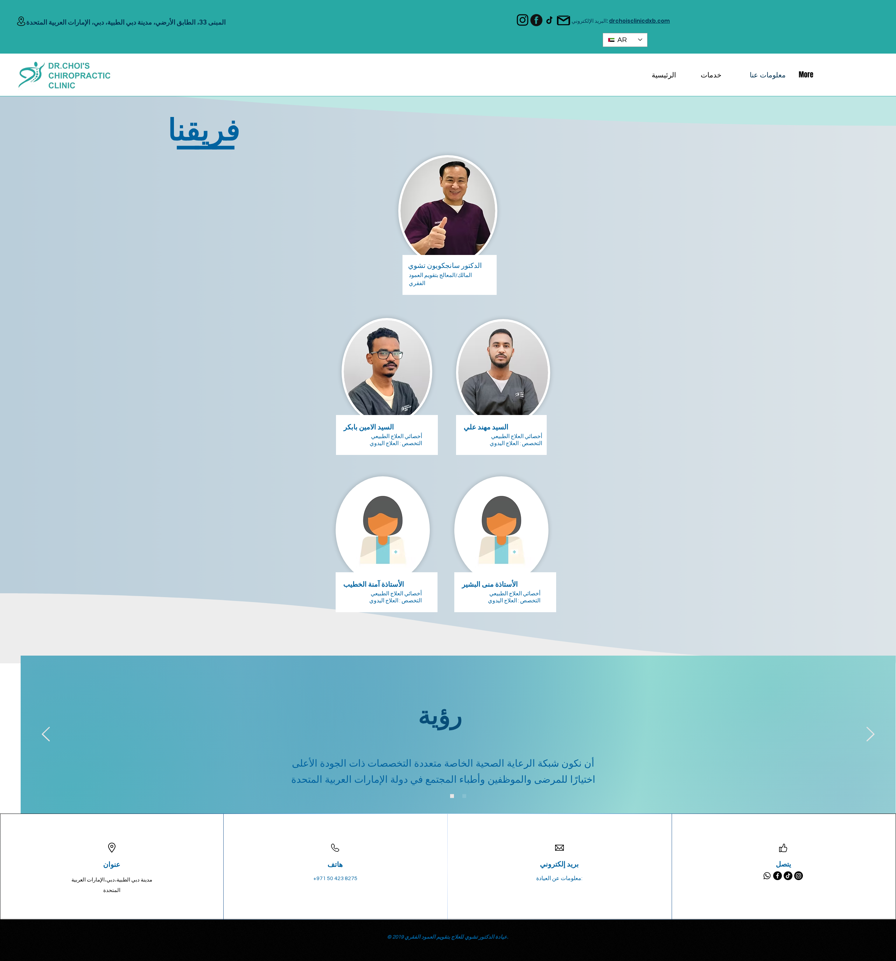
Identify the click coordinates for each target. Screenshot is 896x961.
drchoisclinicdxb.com (639, 21)
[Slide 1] (464, 796)
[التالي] (870, 735)
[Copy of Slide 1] (452, 796)
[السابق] (45, 735)
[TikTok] (788, 875)
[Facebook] (777, 875)
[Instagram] (798, 875)
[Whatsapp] (767, 875)
